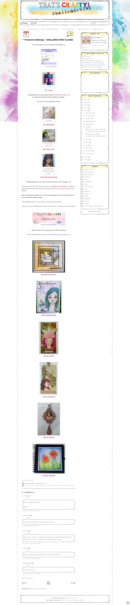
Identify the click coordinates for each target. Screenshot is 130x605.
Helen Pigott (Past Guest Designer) (93, 63)
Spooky (86, 196)
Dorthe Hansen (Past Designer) (92, 67)
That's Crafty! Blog (83, 29)
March (88, 148)
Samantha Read (87, 58)
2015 (85, 157)
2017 (85, 108)
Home (23, 29)
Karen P (25, 531)
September (89, 121)
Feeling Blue (88, 182)
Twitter (33, 23)
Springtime (87, 198)
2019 (85, 102)
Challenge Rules (97, 29)
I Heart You (87, 194)
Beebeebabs (26, 563)
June (87, 139)
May (87, 142)
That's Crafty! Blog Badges (50, 29)
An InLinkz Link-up (28, 480)
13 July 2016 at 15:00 (31, 558)
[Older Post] (73, 585)
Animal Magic (88, 172)
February (89, 151)
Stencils (86, 201)
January (88, 153)
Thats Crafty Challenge (67, 485)
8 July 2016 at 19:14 (30, 526)
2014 (85, 159)
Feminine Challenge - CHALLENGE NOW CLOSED (49, 40)
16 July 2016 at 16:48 (31, 573)
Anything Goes (88, 174)
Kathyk (24, 496)
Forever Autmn (88, 186)
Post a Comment (27, 578)
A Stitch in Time (89, 169)
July (87, 127)
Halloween (87, 191)
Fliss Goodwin (86, 56)
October (88, 118)
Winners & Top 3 (33, 29)
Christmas (87, 177)
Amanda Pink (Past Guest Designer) (93, 65)
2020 (85, 99)
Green (86, 189)
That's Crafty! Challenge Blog (51, 485)
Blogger (98, 211)
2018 (85, 105)
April (87, 145)
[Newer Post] (24, 585)
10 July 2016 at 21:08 (31, 543)
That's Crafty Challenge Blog (33, 485)
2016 (85, 110)
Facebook (24, 23)
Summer (86, 203)
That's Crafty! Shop (68, 29)
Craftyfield (25, 515)
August (88, 124)
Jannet (24, 548)
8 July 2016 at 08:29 (30, 511)
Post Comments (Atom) (38, 588)
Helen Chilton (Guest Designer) (92, 61)
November (89, 116)
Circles (86, 179)
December (89, 113)
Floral (85, 184)
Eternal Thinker (72, 598)
